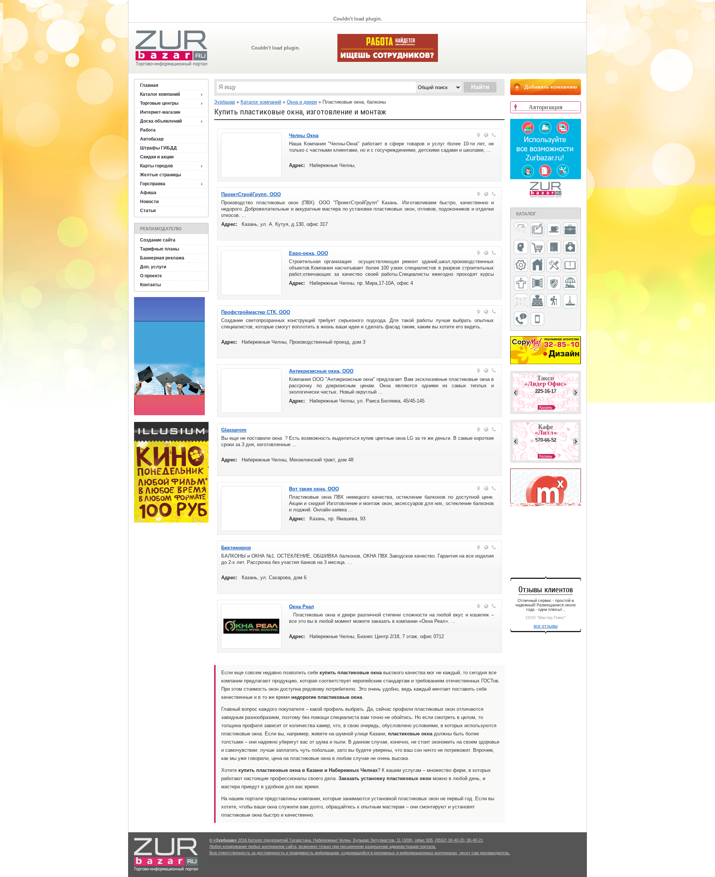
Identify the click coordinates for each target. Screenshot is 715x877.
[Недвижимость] (537, 266)
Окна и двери (302, 102)
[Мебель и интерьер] (553, 247)
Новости (149, 201)
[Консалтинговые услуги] (570, 230)
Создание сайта (157, 240)
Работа (148, 130)
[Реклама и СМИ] (521, 301)
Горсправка (152, 183)
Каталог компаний (160, 94)
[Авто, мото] (521, 230)
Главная (149, 85)
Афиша (148, 192)
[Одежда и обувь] (521, 283)
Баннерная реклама (162, 258)
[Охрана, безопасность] (553, 283)
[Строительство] (570, 302)
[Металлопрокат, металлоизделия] (521, 266)
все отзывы (546, 626)
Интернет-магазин (160, 112)
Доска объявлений (161, 121)
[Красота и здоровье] (521, 248)
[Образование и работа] (570, 266)
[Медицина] (570, 248)
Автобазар (151, 139)
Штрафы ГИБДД (158, 148)
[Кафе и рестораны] (553, 230)
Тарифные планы (159, 249)
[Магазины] (537, 248)
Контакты (150, 284)
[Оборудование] (553, 265)
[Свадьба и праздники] (537, 301)
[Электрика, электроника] (537, 319)
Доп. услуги (153, 266)
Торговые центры (159, 103)
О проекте (151, 275)
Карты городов (156, 165)
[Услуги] (521, 319)
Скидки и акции (157, 157)
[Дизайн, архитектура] (537, 230)
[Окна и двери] (537, 283)
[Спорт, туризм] (553, 301)
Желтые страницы (160, 174)
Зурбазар (224, 102)
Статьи (148, 210)
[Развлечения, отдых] (570, 283)
